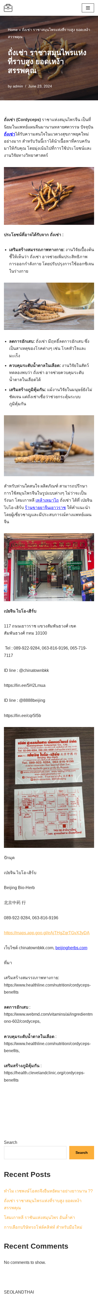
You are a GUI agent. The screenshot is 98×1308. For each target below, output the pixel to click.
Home (13, 30)
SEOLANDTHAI (19, 1292)
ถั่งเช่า (9, 134)
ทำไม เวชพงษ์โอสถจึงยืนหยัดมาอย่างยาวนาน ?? (48, 1191)
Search (10, 1142)
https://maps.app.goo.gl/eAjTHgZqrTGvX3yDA (47, 933)
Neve (9, 1302)
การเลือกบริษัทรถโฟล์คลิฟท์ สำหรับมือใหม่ (43, 1227)
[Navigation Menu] (88, 7)
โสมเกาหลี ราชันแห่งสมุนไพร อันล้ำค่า (39, 1217)
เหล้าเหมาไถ (47, 500)
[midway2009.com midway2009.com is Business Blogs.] (8, 8)
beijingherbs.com (71, 948)
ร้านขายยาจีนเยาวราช (45, 507)
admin (18, 86)
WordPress (50, 1302)
